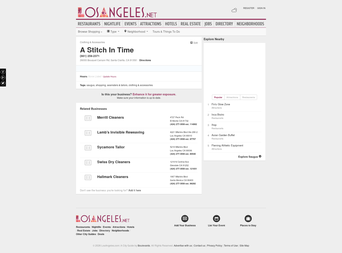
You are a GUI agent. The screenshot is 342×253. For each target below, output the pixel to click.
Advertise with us (183, 245)
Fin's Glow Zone (221, 104)
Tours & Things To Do (166, 31)
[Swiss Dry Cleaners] (88, 162)
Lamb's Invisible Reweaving (120, 132)
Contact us (199, 245)
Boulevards (144, 245)
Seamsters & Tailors (117, 85)
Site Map (244, 245)
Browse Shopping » (90, 31)
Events (130, 23)
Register (248, 7)
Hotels (171, 23)
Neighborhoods (250, 23)
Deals (101, 234)
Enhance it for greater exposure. (154, 94)
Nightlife (113, 23)
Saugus (91, 85)
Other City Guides (86, 234)
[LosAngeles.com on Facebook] (3, 72)
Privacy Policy (214, 245)
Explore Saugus (248, 156)
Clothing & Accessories (92, 42)
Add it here (134, 190)
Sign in (261, 7)
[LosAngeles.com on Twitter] (3, 83)
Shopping (101, 85)
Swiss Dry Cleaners (113, 161)
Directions (145, 60)
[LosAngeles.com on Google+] (3, 77)
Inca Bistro (218, 114)
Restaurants (89, 23)
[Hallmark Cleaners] (88, 177)
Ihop (214, 125)
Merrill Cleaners (110, 117)
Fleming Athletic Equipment (227, 145)
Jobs (208, 23)
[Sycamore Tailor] (88, 148)
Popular (218, 97)
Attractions (151, 23)
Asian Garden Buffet (223, 135)
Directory (224, 23)
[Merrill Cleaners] (88, 118)
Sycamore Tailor (111, 147)
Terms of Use (231, 245)
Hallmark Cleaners (112, 176)
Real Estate (191, 23)
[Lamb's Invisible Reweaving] (88, 133)
